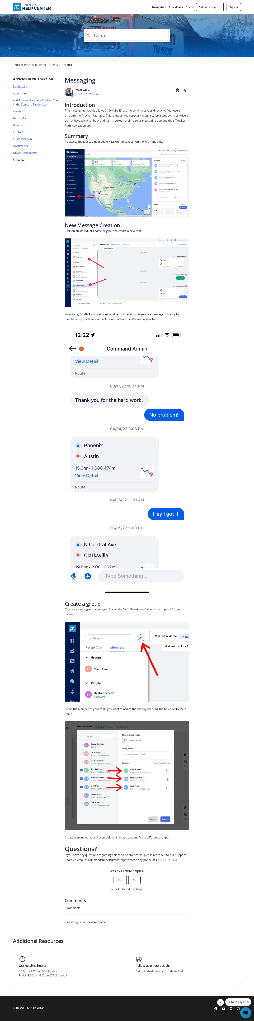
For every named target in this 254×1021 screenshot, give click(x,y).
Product (67, 65)
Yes (120, 880)
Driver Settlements (25, 153)
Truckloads (176, 7)
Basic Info (19, 118)
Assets (17, 111)
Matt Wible (83, 90)
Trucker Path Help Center (29, 65)
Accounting (20, 93)
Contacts (18, 132)
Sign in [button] (234, 7)
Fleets (189, 7)
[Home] (32, 7)
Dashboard (20, 86)
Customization (22, 139)
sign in (78, 922)
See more (19, 160)
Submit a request (210, 7)
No (134, 880)
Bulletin (18, 125)
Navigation (159, 7)
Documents (20, 146)
